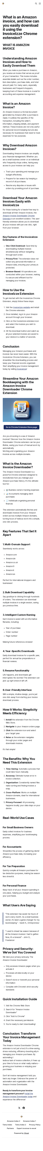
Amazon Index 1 (29, 1121)
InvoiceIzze (22, 369)
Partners (10, 1128)
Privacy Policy (34, 1125)
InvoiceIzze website (21, 307)
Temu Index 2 (20, 1125)
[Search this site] (36, 3)
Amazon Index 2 (13, 1121)
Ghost (26, 1133)
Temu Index (7, 1125)
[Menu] (40, 3)
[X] (19, 1108)
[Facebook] (24, 1108)
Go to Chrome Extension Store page (21, 427)
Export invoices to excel (26, 1128)
